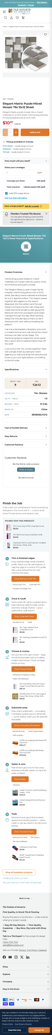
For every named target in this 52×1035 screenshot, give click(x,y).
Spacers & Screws (20, 837)
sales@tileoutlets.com (13, 945)
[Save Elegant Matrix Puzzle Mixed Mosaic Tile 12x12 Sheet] (45, 34)
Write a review (26, 469)
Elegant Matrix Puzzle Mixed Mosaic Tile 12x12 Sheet (26, 26)
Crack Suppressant (35, 731)
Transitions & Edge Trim (22, 589)
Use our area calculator (16, 198)
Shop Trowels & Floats (24, 832)
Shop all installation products (18, 872)
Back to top (24, 898)
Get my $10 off (26, 541)
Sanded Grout (18, 622)
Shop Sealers (20, 779)
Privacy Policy (7, 1024)
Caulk (30, 622)
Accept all (39, 1030)
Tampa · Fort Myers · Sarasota (33, 950)
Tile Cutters (35, 837)
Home (5, 26)
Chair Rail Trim (34, 585)
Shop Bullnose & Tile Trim (25, 579)
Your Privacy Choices (23, 1024)
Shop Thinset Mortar (23, 669)
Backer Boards (19, 731)
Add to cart (35, 132)
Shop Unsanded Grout (24, 616)
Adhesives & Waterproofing (24, 675)
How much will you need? (17, 161)
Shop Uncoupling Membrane (27, 725)
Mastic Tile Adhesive (21, 679)
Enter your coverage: (15, 167)
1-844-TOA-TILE (10, 942)
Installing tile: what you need (15, 878)
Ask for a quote (32, 206)
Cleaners (16, 785)
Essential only (14, 1030)
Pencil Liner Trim (19, 585)
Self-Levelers (18, 735)
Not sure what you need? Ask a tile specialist (22, 882)
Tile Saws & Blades (20, 841)
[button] (23, 18)
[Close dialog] (47, 491)
